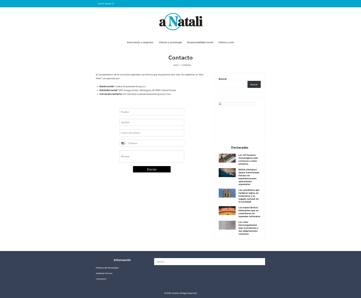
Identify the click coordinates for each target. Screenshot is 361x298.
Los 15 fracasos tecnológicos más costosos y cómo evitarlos (248, 159)
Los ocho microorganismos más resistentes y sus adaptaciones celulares (248, 228)
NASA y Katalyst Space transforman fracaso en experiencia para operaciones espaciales (248, 177)
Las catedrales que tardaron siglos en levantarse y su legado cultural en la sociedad (248, 196)
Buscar (223, 78)
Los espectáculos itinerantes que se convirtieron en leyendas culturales (249, 212)
